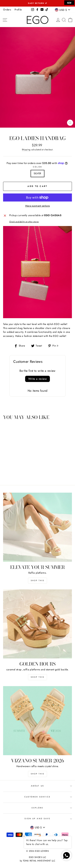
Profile (18, 9)
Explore (37, 807)
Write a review (37, 379)
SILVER (37, 173)
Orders (7, 9)
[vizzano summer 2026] (37, 720)
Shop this (37, 580)
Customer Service (37, 796)
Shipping (26, 149)
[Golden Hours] (37, 623)
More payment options (37, 206)
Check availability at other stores (24, 221)
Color (37, 166)
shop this (37, 677)
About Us (37, 785)
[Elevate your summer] (37, 527)
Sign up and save (37, 818)
